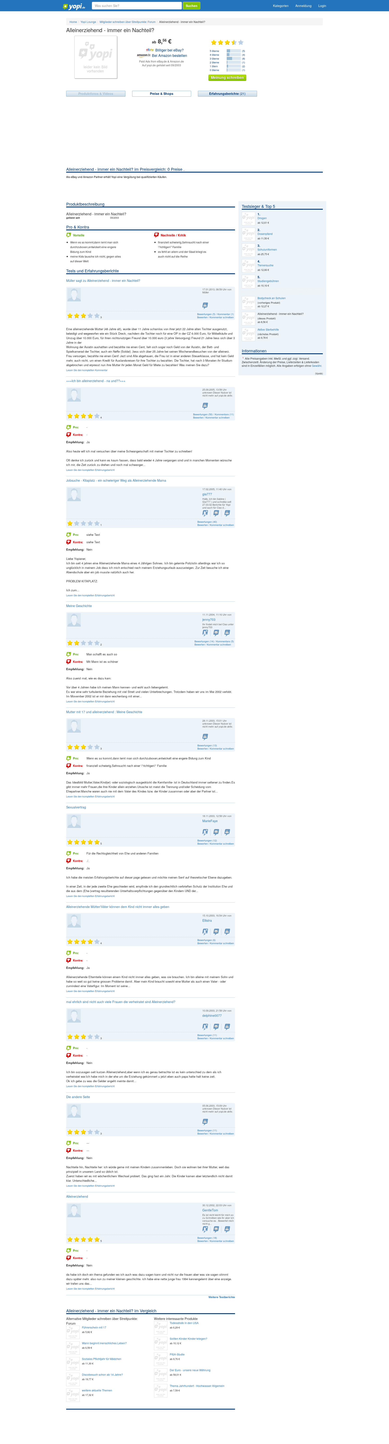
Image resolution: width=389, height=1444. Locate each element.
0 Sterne (214, 69)
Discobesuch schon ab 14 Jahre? (102, 1374)
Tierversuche (266, 265)
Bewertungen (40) (207, 521)
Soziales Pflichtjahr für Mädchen (101, 1359)
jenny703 (208, 619)
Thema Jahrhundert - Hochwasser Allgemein (197, 1386)
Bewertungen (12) (207, 840)
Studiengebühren (268, 281)
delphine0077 (212, 1015)
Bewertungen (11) (207, 1035)
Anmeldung (303, 5)
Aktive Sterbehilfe (268, 329)
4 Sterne (214, 54)
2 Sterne (214, 62)
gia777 (207, 494)
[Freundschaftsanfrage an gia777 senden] (205, 513)
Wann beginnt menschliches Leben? (104, 1343)
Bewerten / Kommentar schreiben (215, 317)
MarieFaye (210, 821)
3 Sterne (214, 58)
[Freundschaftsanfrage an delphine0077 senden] (205, 1027)
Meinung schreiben (227, 77)
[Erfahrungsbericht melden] (205, 406)
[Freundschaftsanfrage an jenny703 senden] (205, 633)
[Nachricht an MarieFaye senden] (216, 832)
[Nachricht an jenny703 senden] (216, 633)
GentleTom (210, 1210)
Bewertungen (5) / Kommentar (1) (215, 314)
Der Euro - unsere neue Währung (190, 1370)
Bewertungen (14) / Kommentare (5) (214, 641)
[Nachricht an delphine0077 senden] (216, 1027)
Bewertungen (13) (207, 745)
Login (322, 5)
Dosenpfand (265, 234)
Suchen (191, 5)
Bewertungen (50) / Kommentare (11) (213, 414)
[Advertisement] (194, 132)
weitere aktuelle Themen (97, 1390)
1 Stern (214, 66)
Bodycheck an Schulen (272, 298)
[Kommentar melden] (205, 306)
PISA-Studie (177, 1354)
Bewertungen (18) (207, 1237)
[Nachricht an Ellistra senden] (216, 932)
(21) (227, 93)
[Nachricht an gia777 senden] (216, 513)
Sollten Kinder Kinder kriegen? (188, 1338)
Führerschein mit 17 (94, 1327)
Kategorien (281, 5)
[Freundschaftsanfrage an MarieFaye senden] (205, 832)
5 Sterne (214, 50)
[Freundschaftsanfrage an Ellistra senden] (205, 932)
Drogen (262, 218)
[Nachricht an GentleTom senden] (216, 1229)
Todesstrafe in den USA (184, 1323)
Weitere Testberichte (221, 1297)
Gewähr (316, 365)
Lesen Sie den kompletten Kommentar (87, 370)
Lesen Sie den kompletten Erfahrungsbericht (90, 470)
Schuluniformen (267, 249)
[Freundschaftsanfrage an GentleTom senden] (205, 1229)
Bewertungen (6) (206, 940)
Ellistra (207, 920)
